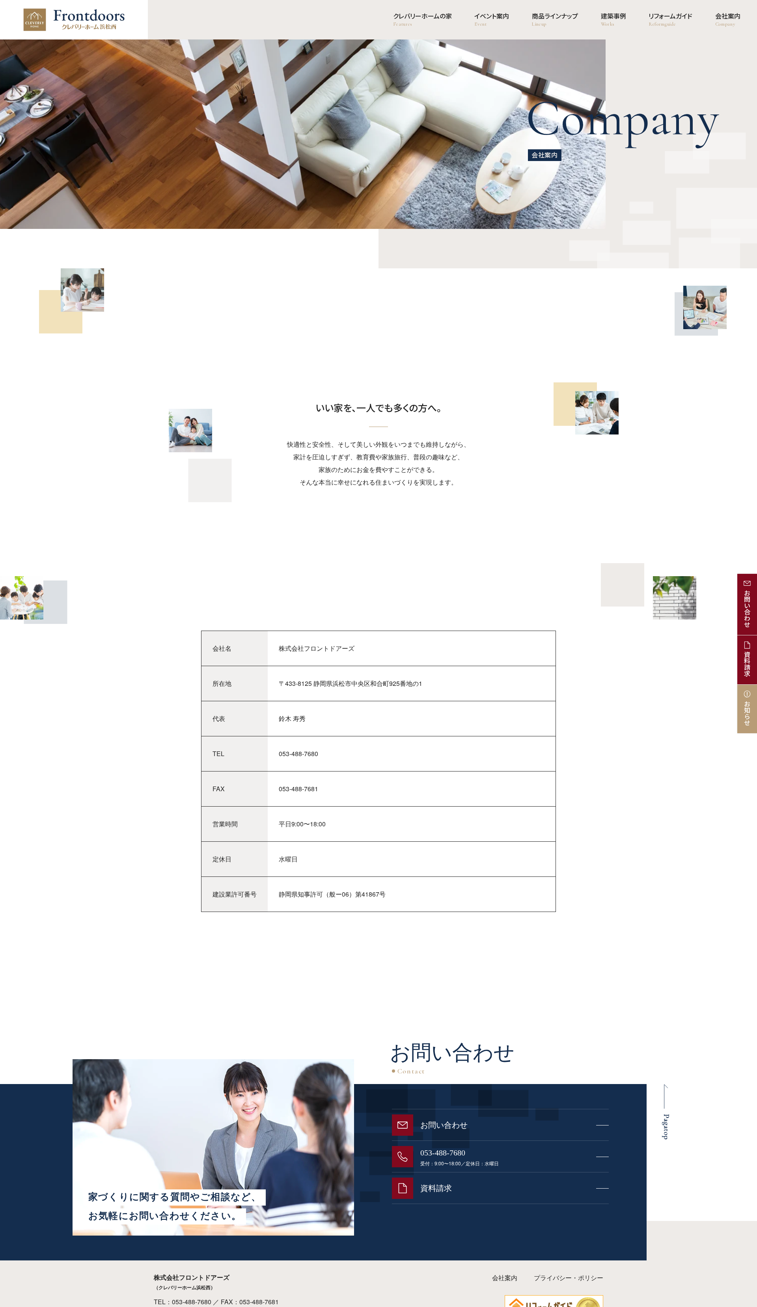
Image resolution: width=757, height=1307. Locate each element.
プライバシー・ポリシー (568, 1277)
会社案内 (504, 1277)
